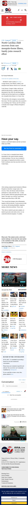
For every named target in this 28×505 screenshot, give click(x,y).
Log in (20, 379)
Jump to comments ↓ (7, 252)
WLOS (18, 81)
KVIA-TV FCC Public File (8, 462)
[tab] (6, 391)
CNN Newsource (6, 63)
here (12, 374)
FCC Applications (20, 462)
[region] (14, 401)
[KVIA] (10, 10)
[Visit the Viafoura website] (23, 421)
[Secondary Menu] (4, 10)
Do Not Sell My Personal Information (11, 464)
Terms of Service (6, 458)
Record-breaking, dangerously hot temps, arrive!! (13, 22)
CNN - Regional (16, 246)
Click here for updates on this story (10, 78)
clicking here (13, 369)
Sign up (23, 379)
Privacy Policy (14, 458)
